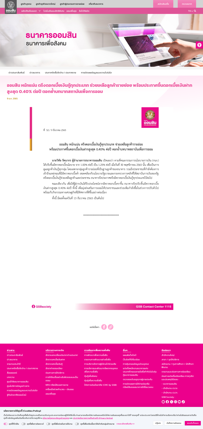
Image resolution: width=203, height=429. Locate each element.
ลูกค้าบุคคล (26, 4)
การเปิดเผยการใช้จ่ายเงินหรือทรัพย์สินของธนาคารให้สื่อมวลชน (138, 385)
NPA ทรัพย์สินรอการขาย (57, 385)
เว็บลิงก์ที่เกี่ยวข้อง (131, 359)
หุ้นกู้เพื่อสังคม (90, 376)
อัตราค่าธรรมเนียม (54, 368)
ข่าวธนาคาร (12, 359)
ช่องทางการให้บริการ (55, 372)
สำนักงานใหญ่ (168, 355)
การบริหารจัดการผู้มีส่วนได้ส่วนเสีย (100, 364)
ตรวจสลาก (187, 4)
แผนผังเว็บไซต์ (129, 355)
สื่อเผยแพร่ (12, 372)
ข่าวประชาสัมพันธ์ (15, 355)
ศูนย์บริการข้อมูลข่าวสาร (18, 386)
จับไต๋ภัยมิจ (84, 11)
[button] (199, 45)
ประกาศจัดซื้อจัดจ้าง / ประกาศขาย (22, 368)
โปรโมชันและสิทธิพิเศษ (54, 11)
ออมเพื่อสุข (71, 11)
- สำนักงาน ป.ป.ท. (170, 392)
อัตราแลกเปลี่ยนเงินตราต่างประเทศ (62, 355)
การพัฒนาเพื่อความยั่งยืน (96, 355)
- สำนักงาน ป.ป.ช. (170, 388)
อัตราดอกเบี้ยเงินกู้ (54, 364)
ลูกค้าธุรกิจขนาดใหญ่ (45, 4)
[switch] (5, 424)
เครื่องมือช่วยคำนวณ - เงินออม (60, 389)
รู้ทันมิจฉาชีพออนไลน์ (16, 394)
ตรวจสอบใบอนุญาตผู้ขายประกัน (137, 379)
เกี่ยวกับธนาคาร (96, 4)
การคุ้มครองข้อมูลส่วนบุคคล (136, 364)
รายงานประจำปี (14, 364)
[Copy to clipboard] (110, 327)
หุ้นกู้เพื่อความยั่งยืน (93, 380)
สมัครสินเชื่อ (163, 4)
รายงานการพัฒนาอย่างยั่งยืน (97, 359)
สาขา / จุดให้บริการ (170, 359)
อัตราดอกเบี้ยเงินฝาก (55, 359)
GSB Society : (168, 397)
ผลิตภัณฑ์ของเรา (29, 11)
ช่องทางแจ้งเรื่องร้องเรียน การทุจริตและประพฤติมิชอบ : (178, 377)
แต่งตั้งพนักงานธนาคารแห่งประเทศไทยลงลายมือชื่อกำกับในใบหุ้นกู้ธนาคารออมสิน (140, 372)
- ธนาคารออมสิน (169, 383)
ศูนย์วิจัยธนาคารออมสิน (17, 381)
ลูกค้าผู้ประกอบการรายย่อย (72, 4)
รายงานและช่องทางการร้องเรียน (176, 371)
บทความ (11, 377)
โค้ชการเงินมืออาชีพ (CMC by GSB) (100, 385)
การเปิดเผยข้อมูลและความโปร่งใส (22, 390)
